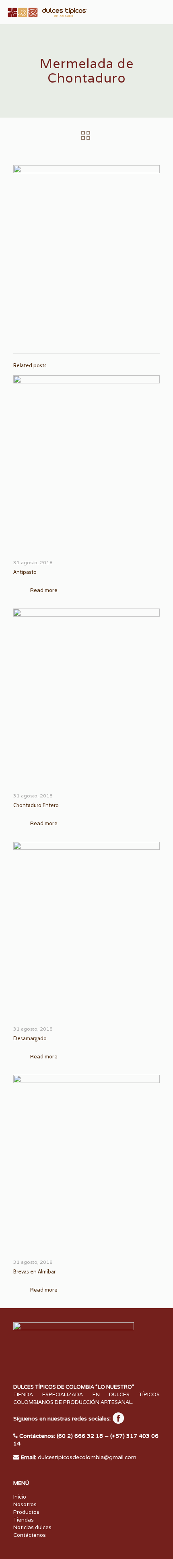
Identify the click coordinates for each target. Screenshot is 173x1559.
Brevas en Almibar (34, 1271)
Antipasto (25, 572)
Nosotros (25, 1504)
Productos (26, 1512)
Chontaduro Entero (36, 805)
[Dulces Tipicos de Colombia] (46, 12)
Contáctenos (29, 1535)
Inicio (19, 1496)
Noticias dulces (32, 1527)
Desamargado (30, 1038)
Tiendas (23, 1519)
